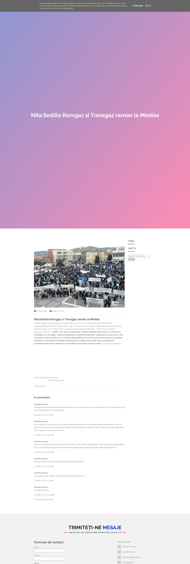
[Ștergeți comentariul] (52, 415)
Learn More (137, 6)
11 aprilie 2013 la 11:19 (42, 480)
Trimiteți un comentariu (44, 499)
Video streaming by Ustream (56, 380)
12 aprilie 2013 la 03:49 (43, 495)
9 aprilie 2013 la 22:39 (43, 415)
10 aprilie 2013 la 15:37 (43, 435)
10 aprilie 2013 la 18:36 (43, 466)
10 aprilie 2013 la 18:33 (43, 452)
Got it (148, 6)
